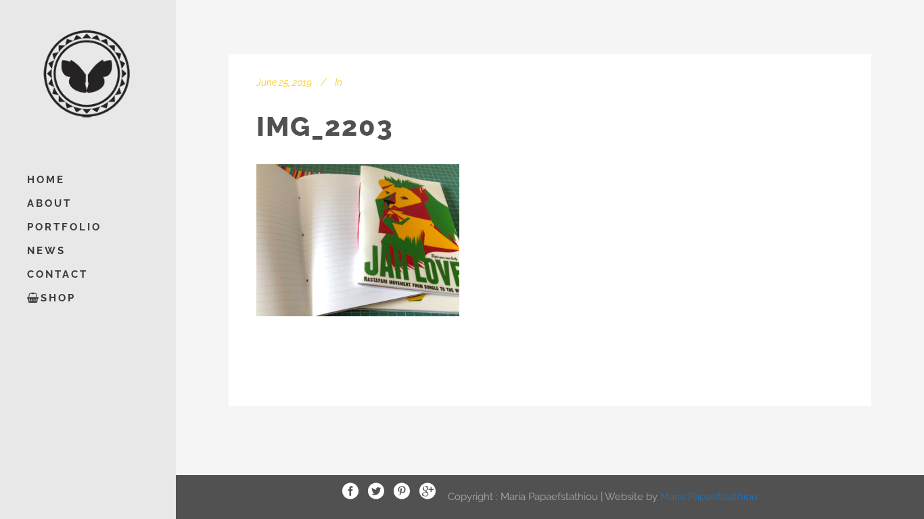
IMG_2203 (325, 126)
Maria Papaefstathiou (709, 496)
